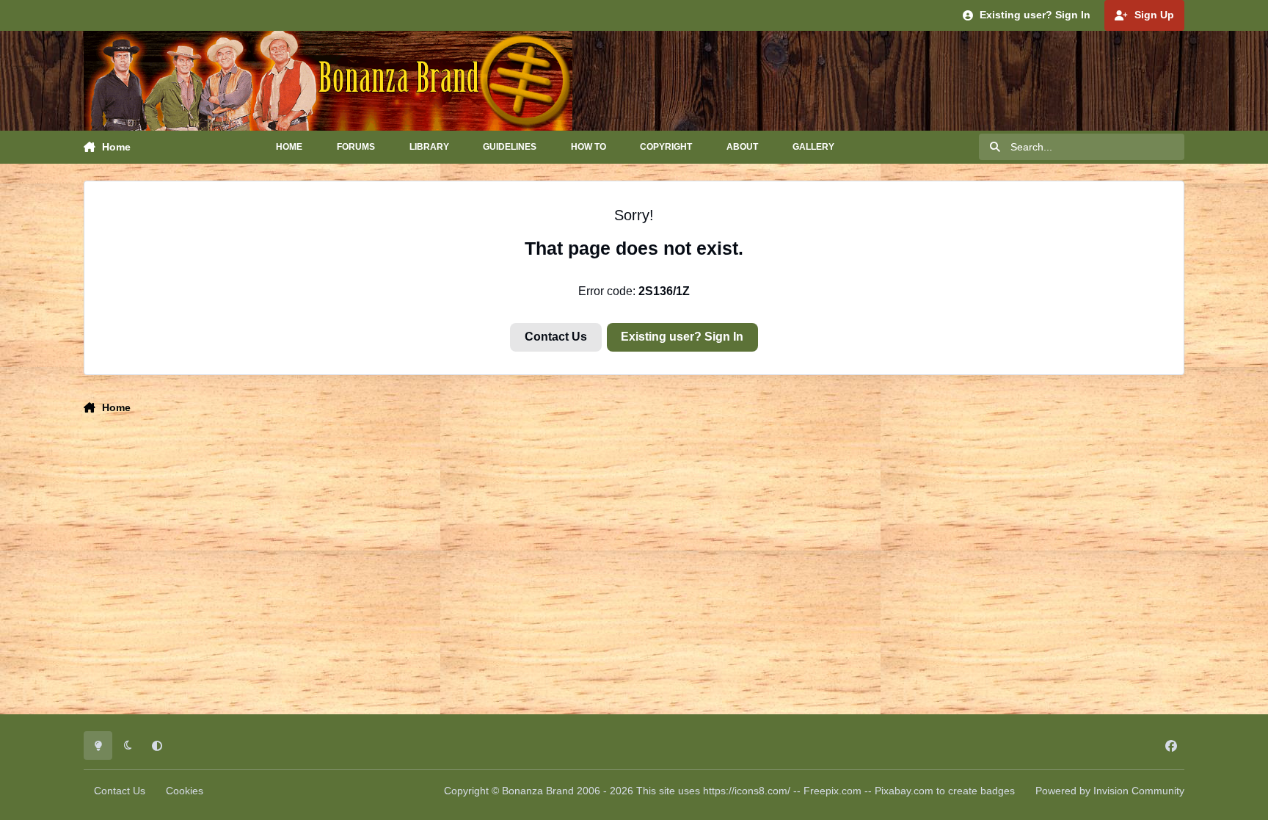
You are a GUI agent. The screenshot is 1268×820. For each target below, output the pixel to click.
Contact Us (556, 336)
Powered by (1109, 791)
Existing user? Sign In (682, 336)
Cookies (184, 791)
